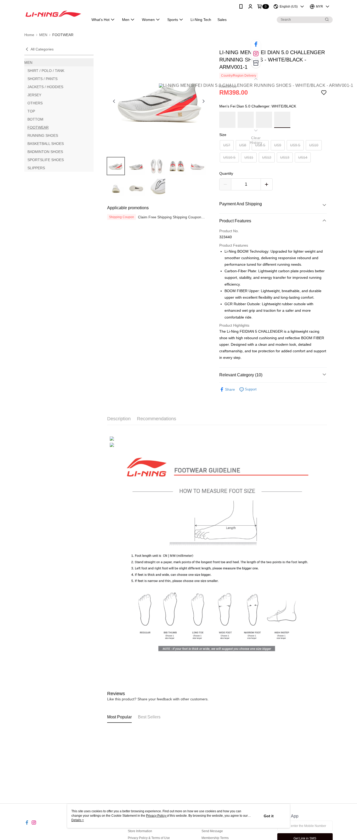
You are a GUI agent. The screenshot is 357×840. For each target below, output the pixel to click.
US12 (266, 157)
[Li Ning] (53, 13)
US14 (302, 157)
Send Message (212, 831)
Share (230, 389)
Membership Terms (215, 838)
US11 (248, 157)
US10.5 (229, 157)
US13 (284, 157)
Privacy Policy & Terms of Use (149, 838)
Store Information (140, 831)
